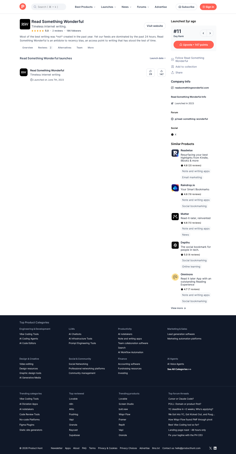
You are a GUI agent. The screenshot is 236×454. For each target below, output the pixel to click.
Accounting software (129, 364)
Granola (73, 424)
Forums (141, 6)
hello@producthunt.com (187, 448)
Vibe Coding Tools (29, 334)
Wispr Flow (124, 414)
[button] (90, 47)
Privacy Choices (128, 448)
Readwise (187, 150)
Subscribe (188, 6)
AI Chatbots (75, 334)
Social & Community (80, 358)
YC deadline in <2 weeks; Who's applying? (190, 409)
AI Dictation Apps (28, 403)
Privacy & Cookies (107, 448)
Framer (122, 419)
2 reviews (57, 30)
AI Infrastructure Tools (80, 338)
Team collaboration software (133, 343)
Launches (107, 6)
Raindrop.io (188, 185)
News (125, 6)
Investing (123, 373)
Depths (185, 242)
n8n (71, 403)
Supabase (74, 435)
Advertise (161, 6)
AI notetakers (125, 334)
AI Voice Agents (175, 364)
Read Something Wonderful (47, 70)
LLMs (72, 328)
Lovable (73, 398)
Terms (92, 448)
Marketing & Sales (177, 328)
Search (122, 347)
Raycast (73, 429)
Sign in (210, 6)
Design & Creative (29, 358)
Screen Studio (126, 403)
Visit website (155, 25)
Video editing (26, 364)
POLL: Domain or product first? (184, 403)
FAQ (84, 448)
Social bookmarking (194, 206)
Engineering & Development (34, 328)
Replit (122, 424)
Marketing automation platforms (184, 338)
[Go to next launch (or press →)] (210, 33)
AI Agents (172, 358)
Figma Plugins (26, 424)
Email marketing (192, 177)
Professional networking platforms (87, 368)
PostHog (73, 414)
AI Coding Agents (28, 338)
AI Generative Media (30, 377)
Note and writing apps (196, 171)
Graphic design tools (30, 373)
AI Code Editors (27, 343)
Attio (71, 409)
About (76, 448)
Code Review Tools (29, 414)
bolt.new (123, 409)
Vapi (71, 419)
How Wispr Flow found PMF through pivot (190, 419)
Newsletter (56, 448)
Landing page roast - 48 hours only (187, 429)
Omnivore (187, 274)
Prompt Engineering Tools (82, 343)
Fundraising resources (129, 368)
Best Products (84, 6)
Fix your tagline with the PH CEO (185, 435)
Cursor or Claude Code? (181, 398)
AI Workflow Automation (130, 352)
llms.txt (156, 448)
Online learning (191, 266)
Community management (82, 373)
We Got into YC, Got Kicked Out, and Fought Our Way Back (191, 414)
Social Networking (78, 364)
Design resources (28, 368)
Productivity (125, 328)
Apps (68, 448)
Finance (122, 358)
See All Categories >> (179, 369)
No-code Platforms (29, 419)
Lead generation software (181, 334)
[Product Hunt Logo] (22, 6)
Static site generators (30, 429)
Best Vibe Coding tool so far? (183, 424)
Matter (185, 213)
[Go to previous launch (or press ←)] (203, 33)
